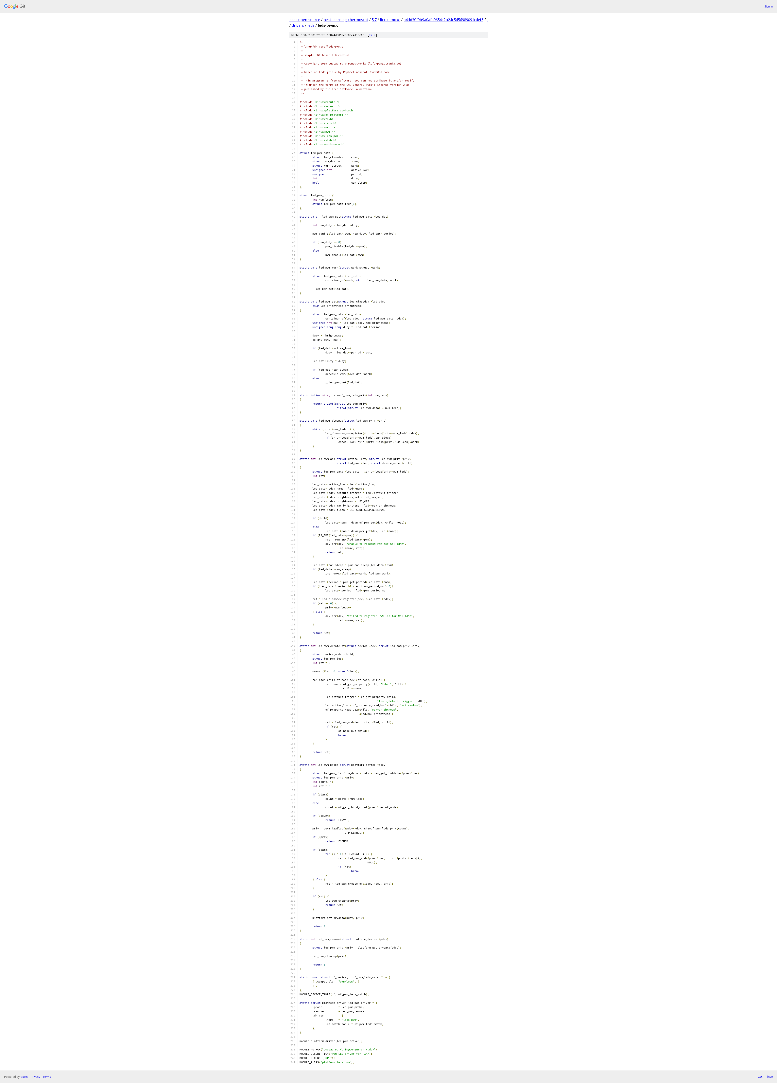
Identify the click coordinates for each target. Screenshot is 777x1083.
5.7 (374, 19)
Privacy (35, 1077)
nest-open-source (304, 19)
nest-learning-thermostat (346, 19)
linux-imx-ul (390, 19)
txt (760, 1076)
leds (310, 25)
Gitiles (24, 1077)
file (372, 35)
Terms (46, 1077)
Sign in (768, 6)
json (769, 1076)
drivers (298, 25)
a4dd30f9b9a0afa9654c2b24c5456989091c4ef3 (443, 19)
